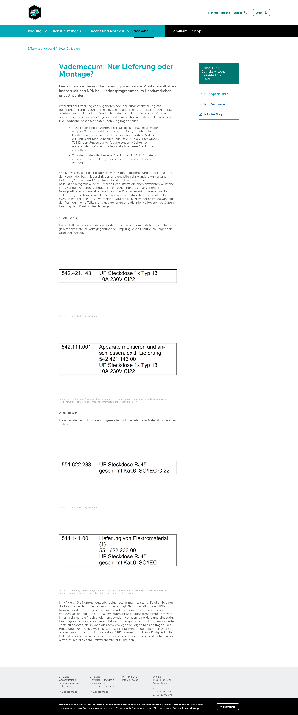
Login (259, 12)
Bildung (35, 31)
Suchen (238, 12)
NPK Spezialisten (216, 94)
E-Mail (206, 79)
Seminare (180, 31)
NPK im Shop (213, 114)
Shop (196, 31)
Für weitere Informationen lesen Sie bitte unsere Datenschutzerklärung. (157, 708)
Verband (141, 31)
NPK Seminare (214, 104)
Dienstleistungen (66, 31)
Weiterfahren (228, 706)
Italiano (225, 12)
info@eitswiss (130, 680)
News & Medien (69, 48)
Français (213, 12)
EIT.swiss (34, 48)
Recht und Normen (107, 31)
